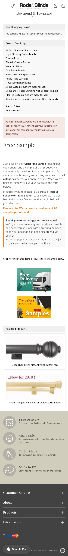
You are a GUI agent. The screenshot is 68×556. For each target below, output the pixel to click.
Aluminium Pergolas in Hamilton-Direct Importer (32, 99)
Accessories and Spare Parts (20, 74)
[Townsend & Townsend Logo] (34, 14)
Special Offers (13, 106)
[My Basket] (63, 6)
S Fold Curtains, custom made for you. (26, 86)
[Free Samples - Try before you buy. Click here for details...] (34, 306)
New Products (13, 110)
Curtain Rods (12, 58)
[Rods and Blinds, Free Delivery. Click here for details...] (34, 279)
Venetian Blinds (14, 66)
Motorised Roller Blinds (18, 82)
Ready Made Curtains (17, 78)
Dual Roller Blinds (15, 70)
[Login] (55, 6)
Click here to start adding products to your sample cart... (33, 258)
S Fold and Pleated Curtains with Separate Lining (32, 90)
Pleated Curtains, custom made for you (27, 94)
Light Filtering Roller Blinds (21, 54)
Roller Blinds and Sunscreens (21, 50)
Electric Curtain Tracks (18, 62)
